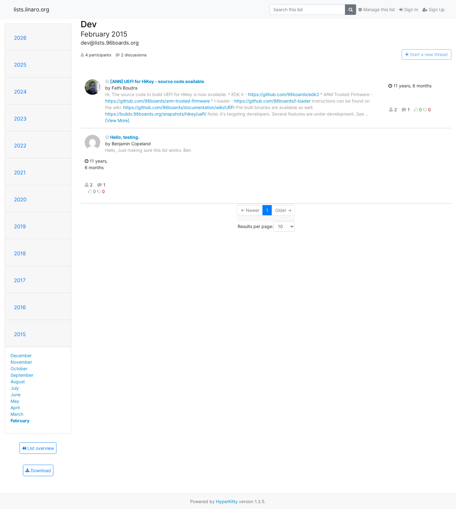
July (15, 388)
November (21, 362)
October (19, 368)
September (22, 375)
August (18, 381)
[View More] (117, 120)
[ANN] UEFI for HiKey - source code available (156, 81)
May (15, 401)
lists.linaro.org (31, 9)
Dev (89, 24)
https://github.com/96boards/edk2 (283, 94)
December (21, 355)
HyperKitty (227, 501)
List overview (40, 448)
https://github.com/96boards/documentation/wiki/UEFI (179, 107)
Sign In (410, 9)
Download (40, 470)
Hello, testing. (124, 137)
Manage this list (378, 9)
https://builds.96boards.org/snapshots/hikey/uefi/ (155, 113)
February (20, 420)
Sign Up (436, 9)
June (15, 394)
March (17, 414)
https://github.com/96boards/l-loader (272, 100)
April (15, 407)
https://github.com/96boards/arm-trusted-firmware (157, 100)
